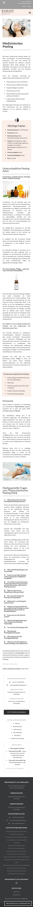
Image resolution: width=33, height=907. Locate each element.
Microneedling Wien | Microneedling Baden (17, 840)
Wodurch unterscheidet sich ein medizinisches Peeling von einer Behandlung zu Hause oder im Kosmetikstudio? (16, 609)
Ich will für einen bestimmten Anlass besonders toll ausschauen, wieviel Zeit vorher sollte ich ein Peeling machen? (16, 584)
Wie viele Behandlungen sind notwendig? (16, 570)
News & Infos (16, 745)
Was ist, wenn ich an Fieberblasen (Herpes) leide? (14, 591)
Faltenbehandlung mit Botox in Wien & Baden (16, 831)
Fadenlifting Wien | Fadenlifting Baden (16, 873)
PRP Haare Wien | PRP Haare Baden (16, 848)
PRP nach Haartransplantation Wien (16, 845)
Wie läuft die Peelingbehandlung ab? (12, 632)
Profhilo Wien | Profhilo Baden (17, 834)
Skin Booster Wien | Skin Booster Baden (16, 854)
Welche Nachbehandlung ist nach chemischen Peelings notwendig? (15, 622)
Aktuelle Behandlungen (16, 720)
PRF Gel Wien (16, 842)
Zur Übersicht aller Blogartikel (15, 768)
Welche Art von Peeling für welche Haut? (15, 602)
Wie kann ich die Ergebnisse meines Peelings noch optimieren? (16, 642)
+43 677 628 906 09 (26, 1)
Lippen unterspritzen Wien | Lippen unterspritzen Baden (16, 856)
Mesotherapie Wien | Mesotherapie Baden (16, 871)
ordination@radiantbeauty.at (24, 3)
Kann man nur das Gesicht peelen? (14, 616)
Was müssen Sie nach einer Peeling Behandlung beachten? (15, 500)
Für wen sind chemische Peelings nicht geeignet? (14, 596)
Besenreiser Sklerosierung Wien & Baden (16, 868)
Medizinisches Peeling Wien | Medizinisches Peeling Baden (16, 865)
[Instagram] (4, 2)
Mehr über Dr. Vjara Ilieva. (10, 664)
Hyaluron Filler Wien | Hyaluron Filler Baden (16, 851)
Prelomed (24, 898)
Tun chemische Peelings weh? (17, 627)
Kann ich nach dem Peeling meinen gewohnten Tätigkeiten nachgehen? (15, 576)
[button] (29, 12)
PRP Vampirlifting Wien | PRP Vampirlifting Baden (16, 837)
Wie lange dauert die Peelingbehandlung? (13, 637)
